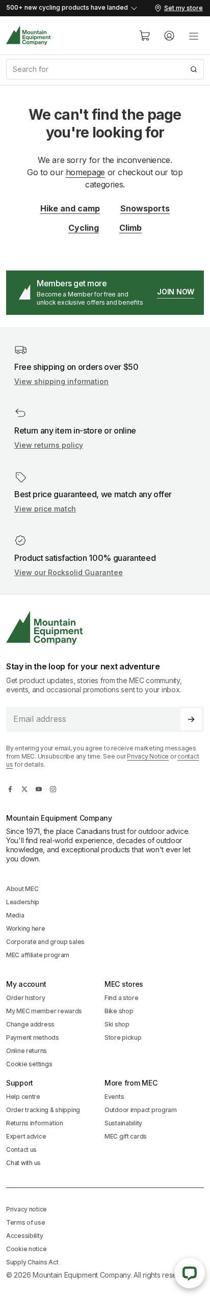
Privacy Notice (148, 756)
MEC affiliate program (37, 955)
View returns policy (48, 445)
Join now (175, 291)
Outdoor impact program (140, 1110)
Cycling (83, 228)
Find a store (121, 998)
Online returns (26, 1051)
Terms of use (25, 1222)
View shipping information (61, 381)
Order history (25, 998)
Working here (25, 928)
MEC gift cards (125, 1136)
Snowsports (145, 208)
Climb (130, 228)
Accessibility (24, 1235)
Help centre (23, 1096)
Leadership (22, 902)
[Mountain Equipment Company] (105, 628)
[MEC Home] (28, 35)
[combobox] (105, 69)
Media (15, 915)
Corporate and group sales (45, 942)
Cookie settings (29, 1064)
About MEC (22, 889)
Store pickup (123, 1037)
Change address (30, 1024)
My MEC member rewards (44, 1011)
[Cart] (145, 35)
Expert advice (26, 1136)
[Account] (169, 35)
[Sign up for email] (191, 719)
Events (114, 1096)
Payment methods (32, 1037)
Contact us (21, 1149)
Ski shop (116, 1024)
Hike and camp (70, 208)
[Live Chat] (189, 1273)
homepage (85, 172)
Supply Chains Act (32, 1262)
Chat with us (23, 1163)
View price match (45, 508)
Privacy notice (26, 1209)
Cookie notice (26, 1249)
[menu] (193, 35)
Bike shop (118, 1011)
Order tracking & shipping (43, 1110)
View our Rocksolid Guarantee (68, 572)
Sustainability (123, 1123)
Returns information (34, 1123)
